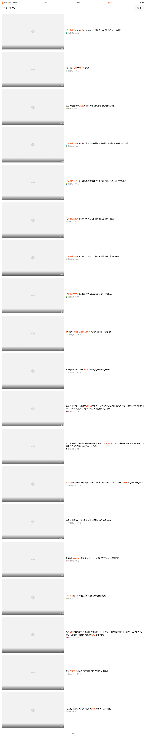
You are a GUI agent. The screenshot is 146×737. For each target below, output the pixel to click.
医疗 (46, 3)
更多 (141, 3)
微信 (78, 3)
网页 (15, 3)
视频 (110, 3)
